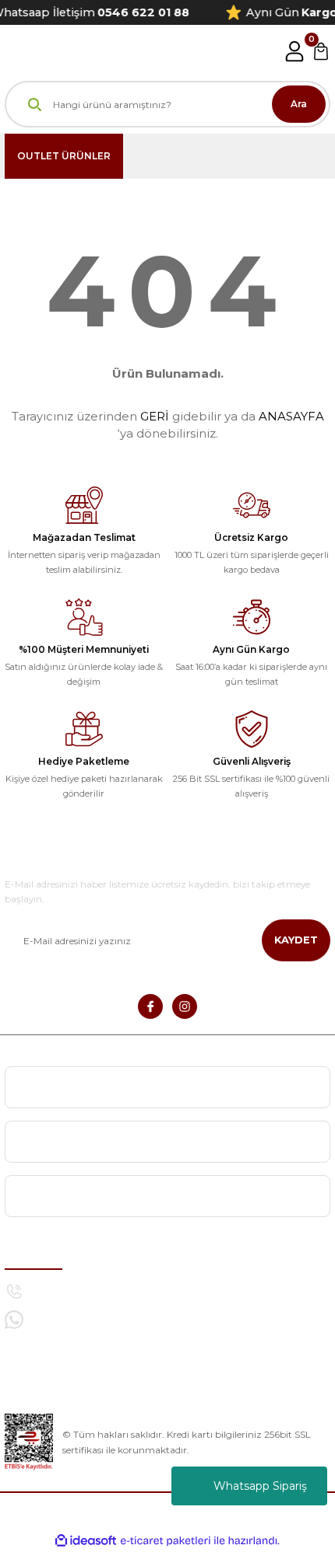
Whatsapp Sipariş (260, 1486)
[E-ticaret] (165, 1541)
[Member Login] (294, 51)
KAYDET (296, 940)
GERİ (154, 416)
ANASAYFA (291, 416)
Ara (299, 104)
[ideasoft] (86, 1541)
